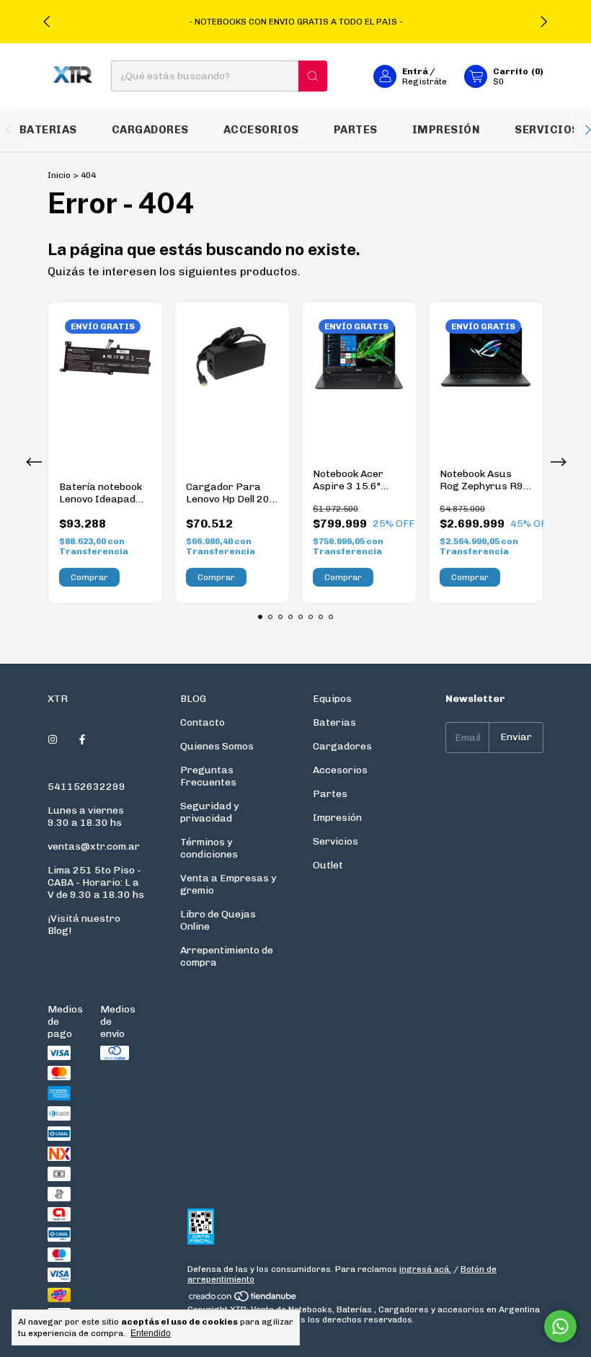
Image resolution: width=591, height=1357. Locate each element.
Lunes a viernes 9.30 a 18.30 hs (86, 816)
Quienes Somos (217, 746)
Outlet (328, 865)
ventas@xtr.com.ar (94, 846)
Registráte (424, 81)
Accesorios (261, 129)
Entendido (150, 1333)
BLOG (193, 699)
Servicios (547, 129)
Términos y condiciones (209, 848)
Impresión (446, 129)
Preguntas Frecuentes (208, 776)
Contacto (202, 722)
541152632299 (86, 786)
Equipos (332, 699)
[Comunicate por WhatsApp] (560, 1326)
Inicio (59, 175)
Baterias (48, 129)
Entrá (415, 71)
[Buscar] (312, 76)
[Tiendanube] (243, 1299)
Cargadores (150, 129)
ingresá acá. (425, 1269)
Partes (356, 129)
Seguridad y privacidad (209, 812)
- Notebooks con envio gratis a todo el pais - (296, 22)
